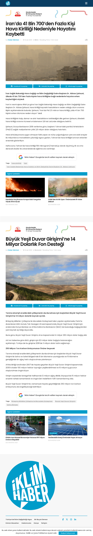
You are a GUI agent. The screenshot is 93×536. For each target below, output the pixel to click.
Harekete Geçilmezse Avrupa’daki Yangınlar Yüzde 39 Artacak (23, 200)
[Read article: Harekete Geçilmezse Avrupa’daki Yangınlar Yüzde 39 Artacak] (25, 187)
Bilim (37, 40)
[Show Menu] (86, 3)
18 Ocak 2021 (27, 40)
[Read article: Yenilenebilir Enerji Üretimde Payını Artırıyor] (67, 425)
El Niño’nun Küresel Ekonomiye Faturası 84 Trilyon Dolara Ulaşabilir (25, 438)
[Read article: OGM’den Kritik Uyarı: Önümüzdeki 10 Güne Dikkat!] (67, 187)
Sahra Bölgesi (12, 405)
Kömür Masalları (12, 523)
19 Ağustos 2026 (54, 440)
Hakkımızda (26, 523)
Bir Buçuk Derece (40, 519)
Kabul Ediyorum (68, 533)
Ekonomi (38, 250)
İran (25, 163)
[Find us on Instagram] (71, 519)
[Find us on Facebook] (63, 519)
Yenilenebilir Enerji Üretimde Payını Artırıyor (65, 437)
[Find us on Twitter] (67, 519)
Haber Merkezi (13, 40)
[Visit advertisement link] (46, 15)
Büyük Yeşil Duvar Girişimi (65, 401)
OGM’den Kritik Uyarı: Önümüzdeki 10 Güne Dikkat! (65, 200)
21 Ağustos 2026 (12, 204)
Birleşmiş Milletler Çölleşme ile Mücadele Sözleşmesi (32, 401)
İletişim (44, 523)
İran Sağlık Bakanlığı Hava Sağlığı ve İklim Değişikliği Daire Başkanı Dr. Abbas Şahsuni (41, 167)
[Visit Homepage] (8, 3)
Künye (36, 523)
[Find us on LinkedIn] (75, 519)
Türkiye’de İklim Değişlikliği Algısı (19, 519)
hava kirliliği (16, 163)
